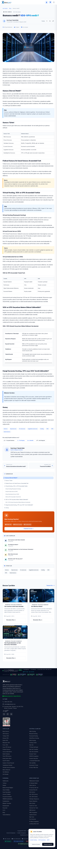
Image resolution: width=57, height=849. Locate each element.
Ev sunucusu (22, 428)
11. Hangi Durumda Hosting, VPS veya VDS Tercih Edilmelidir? (18, 505)
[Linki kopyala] (53, 21)
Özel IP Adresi (6, 760)
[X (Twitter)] (4, 714)
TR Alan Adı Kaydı (33, 747)
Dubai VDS (5, 740)
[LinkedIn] (11, 714)
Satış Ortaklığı (6, 789)
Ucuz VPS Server (7, 747)
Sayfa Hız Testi (33, 805)
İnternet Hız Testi (33, 807)
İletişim (4, 785)
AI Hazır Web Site (33, 767)
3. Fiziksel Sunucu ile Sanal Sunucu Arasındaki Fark (16, 483)
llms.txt (21, 846)
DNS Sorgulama (33, 812)
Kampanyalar (6, 805)
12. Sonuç (6, 507)
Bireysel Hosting (33, 733)
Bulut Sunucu (6, 731)
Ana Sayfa (5, 8)
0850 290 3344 (8, 701)
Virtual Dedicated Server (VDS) (12, 494)
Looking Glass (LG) (34, 823)
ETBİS (29, 841)
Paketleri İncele (28, 528)
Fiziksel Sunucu (6, 749)
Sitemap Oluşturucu (34, 798)
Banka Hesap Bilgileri (8, 787)
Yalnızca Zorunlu (36, 844)
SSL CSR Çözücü (33, 794)
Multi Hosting (32, 740)
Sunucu (5, 428)
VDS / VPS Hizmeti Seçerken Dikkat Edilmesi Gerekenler (17, 502)
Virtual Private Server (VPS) (11, 491)
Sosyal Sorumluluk (7, 796)
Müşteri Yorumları (7, 803)
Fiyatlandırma (6, 801)
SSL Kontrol (32, 792)
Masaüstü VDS (6, 742)
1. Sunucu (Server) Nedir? (10, 477)
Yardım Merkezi (6, 814)
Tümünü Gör (49, 585)
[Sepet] (50, 2)
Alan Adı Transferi (33, 749)
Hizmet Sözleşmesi (11, 832)
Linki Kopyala (41, 440)
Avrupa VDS (6, 738)
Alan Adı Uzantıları (33, 751)
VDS (47, 428)
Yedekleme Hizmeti (7, 765)
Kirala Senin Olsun (7, 758)
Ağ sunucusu (13, 428)
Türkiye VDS (6, 736)
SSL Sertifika (32, 763)
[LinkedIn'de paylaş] (50, 21)
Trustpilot (9, 841)
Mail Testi (31, 817)
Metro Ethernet (6, 769)
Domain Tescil (32, 754)
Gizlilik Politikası (33, 840)
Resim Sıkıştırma (33, 801)
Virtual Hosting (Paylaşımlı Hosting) (13, 488)
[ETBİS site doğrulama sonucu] (28, 721)
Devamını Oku (10, 620)
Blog (10, 8)
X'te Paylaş (21, 440)
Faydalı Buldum (10, 440)
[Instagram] (7, 714)
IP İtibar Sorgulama (34, 821)
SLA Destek (5, 774)
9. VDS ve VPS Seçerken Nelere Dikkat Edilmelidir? (16, 499)
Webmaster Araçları (34, 780)
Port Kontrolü (32, 819)
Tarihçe (4, 783)
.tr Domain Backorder (34, 760)
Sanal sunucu (7, 431)
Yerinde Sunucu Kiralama (9, 767)
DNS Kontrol (32, 810)
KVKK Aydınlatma (42, 840)
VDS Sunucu (6, 733)
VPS (52, 428)
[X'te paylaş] (47, 21)
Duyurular (5, 807)
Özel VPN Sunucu (7, 756)
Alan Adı (31, 745)
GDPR (48, 840)
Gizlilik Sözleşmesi (21, 832)
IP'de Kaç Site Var (33, 787)
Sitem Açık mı (32, 785)
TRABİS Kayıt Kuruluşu (24, 843)
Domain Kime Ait (33, 789)
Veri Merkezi (6, 772)
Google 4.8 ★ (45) (19, 841)
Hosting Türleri (33, 742)
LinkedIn (31, 440)
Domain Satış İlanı (33, 758)
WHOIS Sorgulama (33, 756)
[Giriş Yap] (46, 2)
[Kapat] (53, 831)
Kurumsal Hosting (33, 736)
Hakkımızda (5, 780)
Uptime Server (33, 814)
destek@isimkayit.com (9, 704)
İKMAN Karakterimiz (7, 798)
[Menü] (53, 2)
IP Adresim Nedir (33, 783)
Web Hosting (32, 731)
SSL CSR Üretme (33, 796)
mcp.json (25, 846)
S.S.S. (4, 810)
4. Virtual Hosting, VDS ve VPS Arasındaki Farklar (16, 486)
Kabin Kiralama (6, 754)
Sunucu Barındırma (7, 751)
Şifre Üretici (32, 803)
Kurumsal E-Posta (33, 765)
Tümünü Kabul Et (48, 844)
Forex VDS (5, 745)
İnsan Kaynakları (7, 792)
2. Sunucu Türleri (8, 480)
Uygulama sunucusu (32, 428)
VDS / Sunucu (8, 11)
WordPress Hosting (34, 738)
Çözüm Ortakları (7, 794)
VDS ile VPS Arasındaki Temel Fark (13, 496)
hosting (42, 428)
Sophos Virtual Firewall (8, 763)
